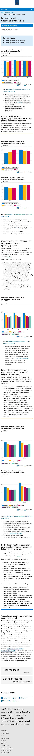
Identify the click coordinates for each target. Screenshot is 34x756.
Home (3, 12)
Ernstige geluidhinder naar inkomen (15, 42)
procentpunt (26, 277)
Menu (5, 9)
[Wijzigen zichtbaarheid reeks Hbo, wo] (17, 82)
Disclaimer (4, 743)
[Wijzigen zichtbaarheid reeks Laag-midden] (13, 332)
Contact (3, 736)
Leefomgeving (10, 12)
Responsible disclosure (7, 748)
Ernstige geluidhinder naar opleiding (15, 40)
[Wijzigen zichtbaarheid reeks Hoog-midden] (6, 334)
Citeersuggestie (5, 745)
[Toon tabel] (20, 85)
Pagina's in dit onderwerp (10, 25)
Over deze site (5, 733)
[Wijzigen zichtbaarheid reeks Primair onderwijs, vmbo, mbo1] (10, 80)
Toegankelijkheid (6, 750)
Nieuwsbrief (8, 738)
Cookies (3, 740)
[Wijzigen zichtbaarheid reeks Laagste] (5, 332)
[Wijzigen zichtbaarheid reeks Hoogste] (15, 334)
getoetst (17, 127)
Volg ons (9, 753)
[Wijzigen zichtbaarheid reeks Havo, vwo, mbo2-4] (7, 82)
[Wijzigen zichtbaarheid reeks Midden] (22, 332)
